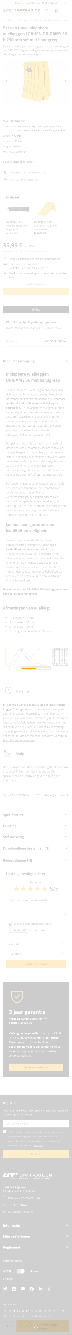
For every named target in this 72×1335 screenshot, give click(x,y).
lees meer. (38, 1145)
